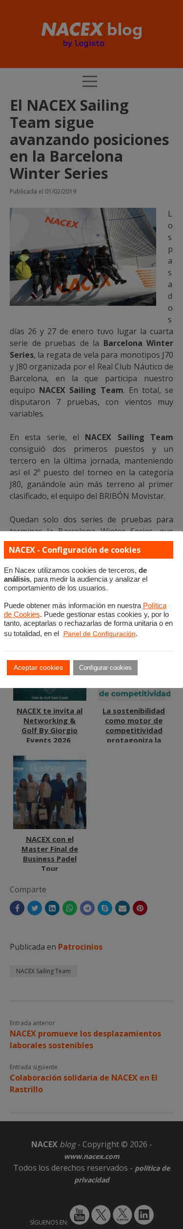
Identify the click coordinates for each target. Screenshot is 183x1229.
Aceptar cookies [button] (38, 667)
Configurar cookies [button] (105, 667)
